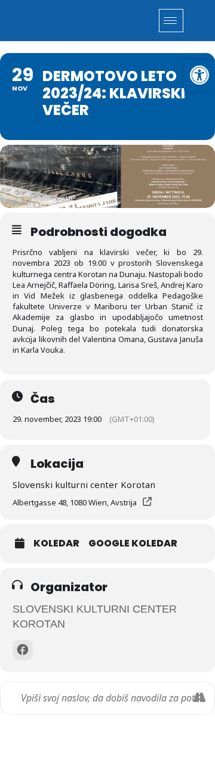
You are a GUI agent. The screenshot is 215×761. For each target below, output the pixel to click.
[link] (199, 75)
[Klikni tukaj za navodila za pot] (199, 698)
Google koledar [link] (132, 543)
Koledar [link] (56, 543)
